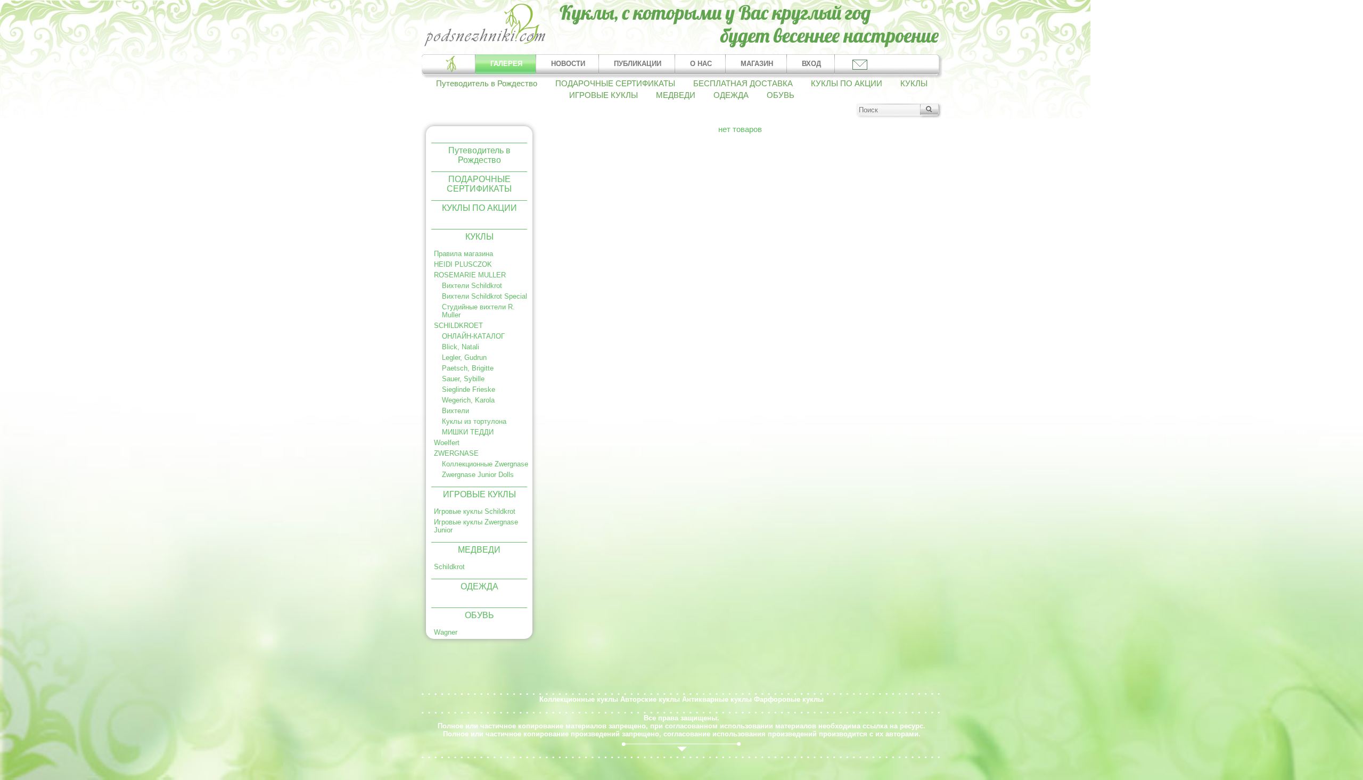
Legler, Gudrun (464, 358)
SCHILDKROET (458, 326)
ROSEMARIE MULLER (470, 275)
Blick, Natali (460, 347)
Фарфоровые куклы (789, 699)
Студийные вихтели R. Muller (478, 311)
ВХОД (811, 64)
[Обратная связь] (859, 64)
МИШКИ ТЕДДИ (468, 432)
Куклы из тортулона (474, 421)
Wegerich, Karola (468, 400)
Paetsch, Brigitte (468, 368)
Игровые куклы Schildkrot (474, 511)
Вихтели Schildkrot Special (484, 296)
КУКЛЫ (913, 83)
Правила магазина (463, 254)
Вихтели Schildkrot (472, 286)
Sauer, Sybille (463, 379)
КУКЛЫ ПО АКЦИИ (846, 83)
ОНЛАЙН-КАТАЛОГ (473, 336)
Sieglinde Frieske (468, 389)
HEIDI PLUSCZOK (463, 264)
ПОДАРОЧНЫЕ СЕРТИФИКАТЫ (615, 83)
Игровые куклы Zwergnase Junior (476, 526)
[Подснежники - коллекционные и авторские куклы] (485, 45)
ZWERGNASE (456, 453)
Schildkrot (449, 567)
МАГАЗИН (757, 64)
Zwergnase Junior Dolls (478, 475)
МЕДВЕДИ (675, 95)
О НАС (701, 64)
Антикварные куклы (717, 699)
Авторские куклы (650, 699)
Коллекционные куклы (578, 699)
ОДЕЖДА (731, 95)
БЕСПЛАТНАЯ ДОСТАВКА (743, 83)
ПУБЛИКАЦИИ (637, 64)
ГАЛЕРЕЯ (506, 64)
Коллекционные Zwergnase (485, 464)
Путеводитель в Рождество (486, 83)
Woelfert (446, 443)
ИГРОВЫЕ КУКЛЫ (603, 95)
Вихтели (455, 411)
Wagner (445, 632)
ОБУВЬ (780, 95)
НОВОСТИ (568, 64)
